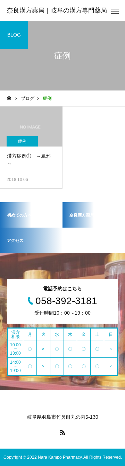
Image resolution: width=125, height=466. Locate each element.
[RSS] (62, 432)
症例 (22, 141)
